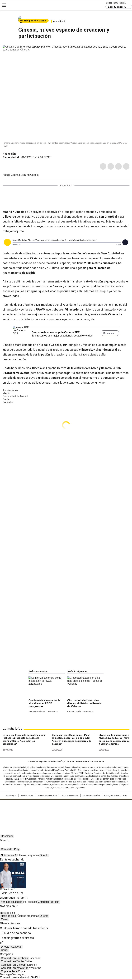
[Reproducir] (7, 242)
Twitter (111, 166)
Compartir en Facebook (14, 958)
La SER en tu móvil (91, 795)
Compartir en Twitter (12, 961)
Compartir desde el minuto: (18, 977)
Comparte (6, 849)
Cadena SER (14, 5)
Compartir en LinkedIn (13, 964)
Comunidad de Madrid (15, 396)
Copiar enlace (9, 971)
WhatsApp (126, 166)
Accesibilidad (27, 795)
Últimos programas (28, 855)
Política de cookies (70, 795)
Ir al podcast (30, 901)
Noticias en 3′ (8, 855)
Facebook (103, 166)
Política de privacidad (47, 795)
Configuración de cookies (115, 795)
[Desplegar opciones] (125, 242)
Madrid (6, 393)
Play (16, 849)
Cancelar (16, 946)
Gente (6, 399)
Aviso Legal (11, 795)
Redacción (9, 153)
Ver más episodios (11, 901)
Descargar (108, 333)
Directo (44, 855)
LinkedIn (118, 166)
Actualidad (59, 21)
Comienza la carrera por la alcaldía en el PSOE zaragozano (44, 703)
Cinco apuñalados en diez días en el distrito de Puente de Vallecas (84, 703)
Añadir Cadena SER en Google (21, 174)
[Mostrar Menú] (4, 5)
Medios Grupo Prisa (66, 815)
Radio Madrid (11, 157)
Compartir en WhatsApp (14, 968)
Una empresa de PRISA (66, 806)
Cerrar (4, 919)
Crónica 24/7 (7, 889)
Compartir (43, 901)
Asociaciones (10, 390)
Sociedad (8, 402)
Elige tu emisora (117, 6)
